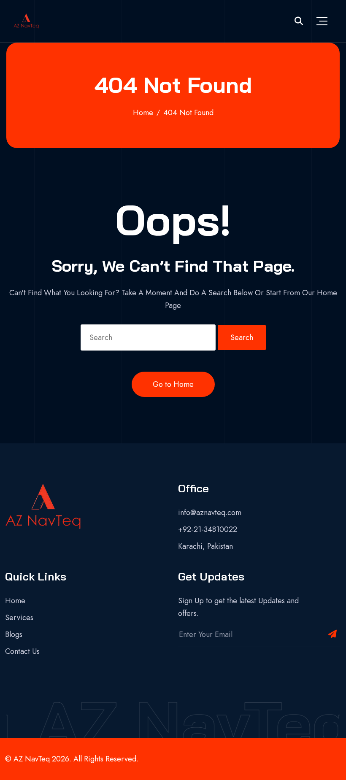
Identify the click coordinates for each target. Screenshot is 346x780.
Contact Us (22, 651)
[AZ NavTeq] (26, 21)
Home (15, 600)
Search (241, 337)
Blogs (13, 634)
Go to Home (173, 384)
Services (19, 617)
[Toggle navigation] (321, 21)
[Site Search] (299, 21)
